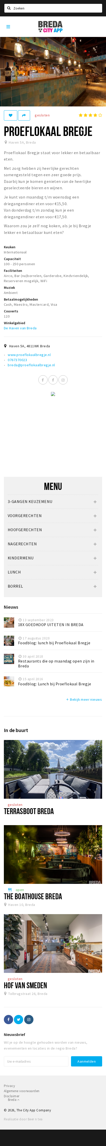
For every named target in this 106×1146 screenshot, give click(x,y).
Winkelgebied (14, 323)
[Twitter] (18, 1019)
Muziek (9, 287)
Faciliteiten (13, 270)
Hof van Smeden (25, 985)
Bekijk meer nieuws (84, 699)
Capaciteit (12, 258)
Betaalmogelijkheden (21, 299)
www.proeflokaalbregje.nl (29, 354)
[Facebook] (43, 379)
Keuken (9, 247)
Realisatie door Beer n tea (23, 1119)
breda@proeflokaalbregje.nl (31, 365)
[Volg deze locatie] (10, 115)
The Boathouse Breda (33, 896)
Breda (12, 1100)
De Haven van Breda (20, 328)
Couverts (11, 311)
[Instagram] (63, 379)
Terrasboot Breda (29, 811)
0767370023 (17, 360)
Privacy (9, 1086)
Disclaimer (12, 1096)
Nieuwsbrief (14, 1034)
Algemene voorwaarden (22, 1091)
